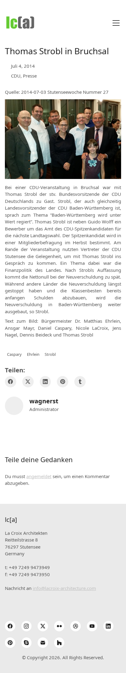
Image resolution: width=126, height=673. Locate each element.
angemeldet (38, 476)
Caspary (14, 354)
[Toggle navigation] (116, 23)
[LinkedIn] (45, 381)
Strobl (50, 354)
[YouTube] (92, 626)
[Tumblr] (80, 381)
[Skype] (26, 642)
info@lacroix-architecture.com (64, 588)
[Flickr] (59, 626)
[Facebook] (10, 381)
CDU (15, 76)
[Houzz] (59, 642)
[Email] (43, 642)
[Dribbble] (75, 626)
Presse (30, 76)
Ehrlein (33, 354)
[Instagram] (26, 626)
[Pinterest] (62, 381)
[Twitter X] (28, 381)
